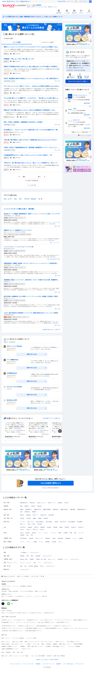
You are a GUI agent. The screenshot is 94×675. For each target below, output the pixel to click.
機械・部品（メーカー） (65, 644)
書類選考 (34, 511)
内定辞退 (29, 518)
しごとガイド (29, 596)
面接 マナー (35, 515)
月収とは (22, 529)
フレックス (81, 532)
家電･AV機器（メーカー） (59, 646)
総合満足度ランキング (32, 620)
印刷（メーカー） (60, 641)
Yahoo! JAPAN (62, 1)
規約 (38, 663)
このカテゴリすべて (34, 552)
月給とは (29, 529)
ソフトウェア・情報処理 (18, 638)
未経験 (59, 532)
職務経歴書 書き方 (81, 509)
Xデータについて (80, 663)
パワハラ (22, 541)
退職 (32, 555)
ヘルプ (68, 1)
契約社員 (28, 532)
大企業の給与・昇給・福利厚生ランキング (12, 630)
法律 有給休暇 (23, 538)
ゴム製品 (28, 644)
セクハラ (29, 541)
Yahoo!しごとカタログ (9, 576)
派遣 (35, 562)
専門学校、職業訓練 (30, 199)
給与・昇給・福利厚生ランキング (46, 622)
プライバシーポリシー (15, 663)
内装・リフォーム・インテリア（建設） (19, 655)
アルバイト (46, 532)
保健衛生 (8, 652)
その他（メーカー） (26, 648)
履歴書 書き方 (29, 509)
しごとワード (37, 596)
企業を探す (59, 13)
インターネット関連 (31, 638)
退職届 (34, 518)
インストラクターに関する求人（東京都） (19, 209)
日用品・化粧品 (5, 644)
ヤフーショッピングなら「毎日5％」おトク (45, 7)
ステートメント (48, 663)
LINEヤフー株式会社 (7, 610)
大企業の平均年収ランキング (9, 626)
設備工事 (49, 655)
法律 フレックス (39, 538)
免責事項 (58, 663)
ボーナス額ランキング (19, 620)
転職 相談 (60, 502)
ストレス (41, 541)
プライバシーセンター (28, 663)
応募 (21, 511)
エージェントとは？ (85, 135)
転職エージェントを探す (41, 591)
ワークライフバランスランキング (63, 620)
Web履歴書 (23, 586)
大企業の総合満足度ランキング (43, 626)
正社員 (21, 532)
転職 (28, 555)
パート (39, 532)
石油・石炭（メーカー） (18, 644)
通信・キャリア (5, 638)
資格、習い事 (7, 199)
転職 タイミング (51, 502)
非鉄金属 (48, 644)
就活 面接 (39, 524)
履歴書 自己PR (37, 509)
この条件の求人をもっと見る (50, 329)
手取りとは (35, 529)
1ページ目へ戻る (32, 185)
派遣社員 (34, 532)
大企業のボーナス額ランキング (26, 626)
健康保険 (42, 527)
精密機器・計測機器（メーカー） (10, 646)
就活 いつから (31, 521)
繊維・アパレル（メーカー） (32, 641)
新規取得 (38, 5)
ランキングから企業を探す (26, 591)
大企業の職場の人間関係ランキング (33, 628)
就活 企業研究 (49, 521)
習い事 (41, 566)
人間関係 (35, 541)
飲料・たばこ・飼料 (18, 641)
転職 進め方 (32, 502)
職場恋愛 (48, 541)
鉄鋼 (43, 644)
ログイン (29, 7)
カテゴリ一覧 (34, 576)
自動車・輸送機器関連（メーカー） (10, 648)
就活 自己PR (63, 521)
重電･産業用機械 (78, 644)
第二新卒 (66, 502)
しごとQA (66, 13)
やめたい (60, 541)
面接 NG (22, 515)
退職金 (61, 527)
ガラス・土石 (36, 644)
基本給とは (81, 527)
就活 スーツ (23, 524)
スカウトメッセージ (6, 586)
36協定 (54, 538)
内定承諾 (22, 518)
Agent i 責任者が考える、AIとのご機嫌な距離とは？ (16, 1)
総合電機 (48, 646)
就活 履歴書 (79, 521)
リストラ (75, 538)
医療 (3, 652)
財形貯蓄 (67, 527)
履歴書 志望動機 (46, 509)
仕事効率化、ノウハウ (63, 559)
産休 (28, 535)
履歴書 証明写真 (64, 509)
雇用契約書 (60, 538)
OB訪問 (56, 521)
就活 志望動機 (71, 521)
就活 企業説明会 (40, 521)
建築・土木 (4, 655)
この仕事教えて (23, 552)
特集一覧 (74, 13)
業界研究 (27, 506)
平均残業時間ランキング (8, 622)
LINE (12, 603)
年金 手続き (23, 527)
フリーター (53, 532)
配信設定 (29, 586)
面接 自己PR (43, 515)
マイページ (89, 13)
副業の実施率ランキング (63, 622)
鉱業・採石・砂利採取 (59, 655)
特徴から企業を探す (14, 591)
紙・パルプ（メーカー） (47, 641)
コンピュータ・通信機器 (74, 646)
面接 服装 (28, 515)
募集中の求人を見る (32, 354)
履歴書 (21, 509)
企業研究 (33, 506)
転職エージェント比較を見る (80, 132)
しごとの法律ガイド (19, 596)
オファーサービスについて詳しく (78, 81)
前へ (24, 176)
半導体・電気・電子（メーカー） (35, 646)
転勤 (75, 532)
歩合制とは (73, 527)
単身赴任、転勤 (23, 559)
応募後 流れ (27, 511)
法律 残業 (31, 538)
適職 (21, 506)
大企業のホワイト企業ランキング (62, 626)
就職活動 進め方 (24, 502)
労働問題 (32, 559)
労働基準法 (47, 538)
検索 (90, 1)
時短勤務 (22, 535)
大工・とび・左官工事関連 (38, 655)
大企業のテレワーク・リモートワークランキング (76, 628)
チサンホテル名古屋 (84, 1)
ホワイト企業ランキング (46, 620)
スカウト (81, 13)
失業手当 (36, 527)
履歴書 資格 (55, 509)
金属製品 (55, 644)
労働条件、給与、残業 (41, 559)
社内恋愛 (54, 541)
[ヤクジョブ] (18, 460)
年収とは (42, 529)
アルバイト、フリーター (25, 562)
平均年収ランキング (6, 620)
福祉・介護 (20, 652)
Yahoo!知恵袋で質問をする (50, 483)
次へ (39, 176)
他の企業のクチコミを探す (50, 418)
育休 (32, 535)
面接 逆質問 (51, 515)
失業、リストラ (51, 559)
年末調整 (55, 527)
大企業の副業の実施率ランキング (33, 630)
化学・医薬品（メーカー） (73, 641)
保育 (14, 652)
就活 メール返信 (31, 524)
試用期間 (81, 538)
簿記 (20, 199)
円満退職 (46, 518)
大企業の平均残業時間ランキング (53, 628)
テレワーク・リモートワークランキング (26, 622)
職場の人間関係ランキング (80, 620)
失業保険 (30, 527)
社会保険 (49, 527)
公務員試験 (37, 555)
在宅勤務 (66, 532)
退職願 (39, 518)
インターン (22, 521)
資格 (15, 199)
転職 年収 (39, 506)
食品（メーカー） (6, 641)
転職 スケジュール (41, 502)
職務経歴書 (72, 509)
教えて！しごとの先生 (22, 576)
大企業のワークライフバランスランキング (12, 628)
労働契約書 (67, 538)
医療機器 (22, 646)
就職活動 (22, 555)
